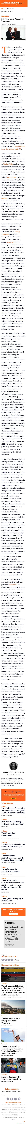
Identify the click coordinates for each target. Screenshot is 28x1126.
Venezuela (4, 983)
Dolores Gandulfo (6, 815)
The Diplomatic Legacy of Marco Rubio (12, 899)
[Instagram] (8, 960)
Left (15, 956)
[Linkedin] (11, 960)
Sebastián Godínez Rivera (8, 903)
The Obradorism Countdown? (8, 834)
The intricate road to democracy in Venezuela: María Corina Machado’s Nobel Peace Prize (12, 1050)
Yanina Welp (8, 164)
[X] (19, 1099)
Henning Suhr (5, 892)
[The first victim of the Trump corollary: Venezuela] (13, 1007)
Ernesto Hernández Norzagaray (10, 838)
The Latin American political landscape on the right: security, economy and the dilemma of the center (12, 885)
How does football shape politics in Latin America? (12, 823)
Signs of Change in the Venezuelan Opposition (11, 1078)
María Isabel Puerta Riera (9, 24)
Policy (3, 806)
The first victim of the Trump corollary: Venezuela (10, 1020)
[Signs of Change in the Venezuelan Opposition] (13, 1065)
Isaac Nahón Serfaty (7, 849)
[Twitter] (2, 960)
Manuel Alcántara (6, 874)
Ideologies (5, 16)
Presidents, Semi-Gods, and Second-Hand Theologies (13, 845)
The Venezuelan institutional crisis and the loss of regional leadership (12, 858)
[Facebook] (5, 960)
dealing (4, 198)
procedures (11, 177)
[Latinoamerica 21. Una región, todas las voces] (12, 1089)
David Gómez (4, 826)
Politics (4, 820)
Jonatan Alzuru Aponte (8, 862)
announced (13, 585)
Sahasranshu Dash (5, 997)
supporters (11, 242)
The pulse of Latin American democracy (10, 870)
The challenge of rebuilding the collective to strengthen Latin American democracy (13, 810)
